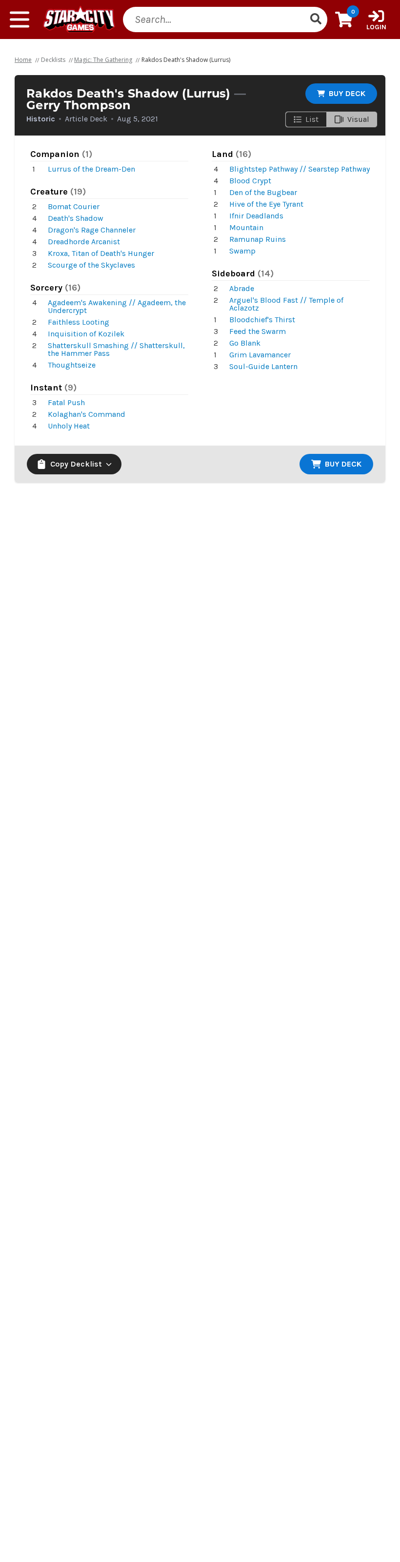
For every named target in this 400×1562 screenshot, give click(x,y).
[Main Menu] (19, 19)
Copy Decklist (76, 464)
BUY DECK (347, 93)
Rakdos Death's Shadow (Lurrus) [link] (185, 60)
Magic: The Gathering (103, 60)
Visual (358, 119)
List (312, 119)
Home (23, 60)
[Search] (315, 19)
